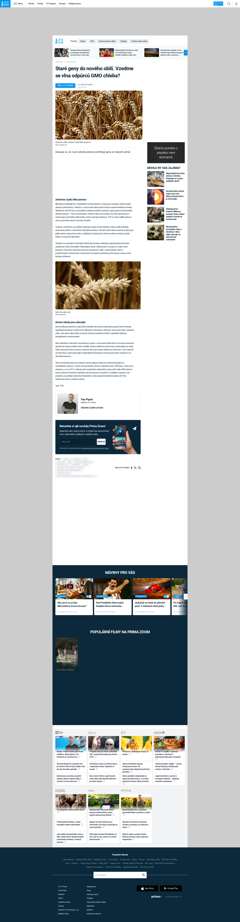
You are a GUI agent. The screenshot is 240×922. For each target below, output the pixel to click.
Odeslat (101, 442)
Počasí (142, 859)
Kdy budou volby (153, 859)
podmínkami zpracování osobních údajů (95, 448)
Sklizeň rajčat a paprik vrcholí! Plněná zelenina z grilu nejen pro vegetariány (135, 837)
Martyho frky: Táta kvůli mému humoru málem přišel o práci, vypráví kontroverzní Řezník (102, 812)
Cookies (61, 906)
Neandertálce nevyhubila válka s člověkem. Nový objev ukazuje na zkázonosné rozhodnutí (174, 233)
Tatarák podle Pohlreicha (132, 863)
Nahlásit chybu (63, 914)
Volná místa (62, 890)
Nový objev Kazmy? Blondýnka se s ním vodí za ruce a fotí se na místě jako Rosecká (103, 837)
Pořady (40, 3)
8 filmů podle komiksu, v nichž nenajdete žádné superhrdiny (68, 823)
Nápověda (90, 906)
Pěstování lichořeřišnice (165, 863)
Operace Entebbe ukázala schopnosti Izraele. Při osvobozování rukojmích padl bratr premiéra (136, 768)
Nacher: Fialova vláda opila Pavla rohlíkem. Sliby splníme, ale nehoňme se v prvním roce (70, 754)
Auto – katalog (71, 863)
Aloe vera (149, 863)
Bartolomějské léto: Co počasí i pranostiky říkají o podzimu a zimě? (136, 811)
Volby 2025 (103, 863)
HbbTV (60, 898)
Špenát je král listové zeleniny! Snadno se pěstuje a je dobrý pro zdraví (135, 824)
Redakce (90, 910)
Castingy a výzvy (92, 894)
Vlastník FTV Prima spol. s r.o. (68, 910)
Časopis (62, 3)
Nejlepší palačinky (130, 867)
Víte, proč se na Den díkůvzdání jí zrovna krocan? (71, 604)
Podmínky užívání (64, 902)
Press (89, 890)
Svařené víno (115, 863)
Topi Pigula (82, 87)
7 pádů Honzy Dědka (88, 863)
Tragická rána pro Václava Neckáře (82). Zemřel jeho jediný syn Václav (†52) (103, 754)
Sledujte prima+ (75, 3)
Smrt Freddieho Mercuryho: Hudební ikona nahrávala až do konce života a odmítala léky (111, 604)
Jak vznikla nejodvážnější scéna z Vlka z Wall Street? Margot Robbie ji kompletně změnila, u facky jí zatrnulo (70, 838)
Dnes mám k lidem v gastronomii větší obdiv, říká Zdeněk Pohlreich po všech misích (103, 778)
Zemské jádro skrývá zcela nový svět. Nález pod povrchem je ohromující (175, 195)
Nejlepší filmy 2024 (84, 859)
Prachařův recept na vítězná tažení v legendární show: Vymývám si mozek (103, 766)
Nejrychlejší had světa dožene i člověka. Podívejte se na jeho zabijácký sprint (175, 177)
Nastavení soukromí (94, 914)
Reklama (61, 894)
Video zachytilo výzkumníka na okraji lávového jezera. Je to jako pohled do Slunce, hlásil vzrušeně (135, 778)
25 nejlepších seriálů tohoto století (70, 810)
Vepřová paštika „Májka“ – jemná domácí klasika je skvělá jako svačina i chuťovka (168, 766)
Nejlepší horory (100, 859)
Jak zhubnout (68, 859)
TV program (113, 859)
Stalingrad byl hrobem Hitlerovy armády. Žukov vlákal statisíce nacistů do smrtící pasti (175, 214)
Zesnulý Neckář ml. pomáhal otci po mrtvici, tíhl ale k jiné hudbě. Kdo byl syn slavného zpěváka (71, 766)
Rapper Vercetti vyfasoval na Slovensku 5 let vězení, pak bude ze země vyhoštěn (104, 824)
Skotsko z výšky (63, 661)
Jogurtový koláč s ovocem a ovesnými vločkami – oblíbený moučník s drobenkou (167, 778)
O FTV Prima (62, 887)
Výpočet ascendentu (94, 867)
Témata (31, 3)
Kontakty (90, 898)
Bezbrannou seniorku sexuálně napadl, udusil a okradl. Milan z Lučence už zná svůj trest (69, 778)
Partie (134, 859)
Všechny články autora (92, 408)
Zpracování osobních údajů (96, 902)
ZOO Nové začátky (169, 859)
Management (91, 887)
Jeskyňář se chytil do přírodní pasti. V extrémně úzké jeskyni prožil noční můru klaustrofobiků (150, 604)
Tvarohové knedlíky (113, 867)
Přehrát (62, 658)
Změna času (125, 859)
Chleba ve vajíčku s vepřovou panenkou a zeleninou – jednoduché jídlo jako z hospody (167, 754)
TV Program (51, 3)
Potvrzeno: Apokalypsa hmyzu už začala (135, 753)
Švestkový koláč (147, 867)
